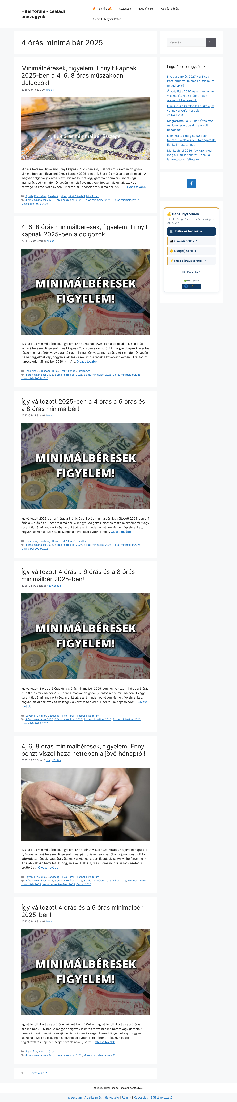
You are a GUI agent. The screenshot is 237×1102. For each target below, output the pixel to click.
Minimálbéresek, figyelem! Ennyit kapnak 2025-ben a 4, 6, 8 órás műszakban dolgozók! (78, 75)
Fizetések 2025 (137, 880)
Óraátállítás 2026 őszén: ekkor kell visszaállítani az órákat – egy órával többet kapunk (191, 96)
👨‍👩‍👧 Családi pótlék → (184, 241)
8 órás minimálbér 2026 (127, 199)
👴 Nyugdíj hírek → (183, 251)
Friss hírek (40, 196)
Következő (39, 1073)
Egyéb (29, 196)
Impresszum (73, 1097)
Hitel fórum (92, 196)
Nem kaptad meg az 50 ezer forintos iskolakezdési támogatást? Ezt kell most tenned (191, 140)
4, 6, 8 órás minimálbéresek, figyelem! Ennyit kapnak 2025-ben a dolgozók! (84, 230)
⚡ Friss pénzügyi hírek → (188, 260)
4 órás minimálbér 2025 (39, 199)
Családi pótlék (170, 8)
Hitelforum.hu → (191, 272)
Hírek (64, 196)
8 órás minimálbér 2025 (97, 199)
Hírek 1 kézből (76, 196)
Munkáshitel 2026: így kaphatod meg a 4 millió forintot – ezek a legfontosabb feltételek (189, 155)
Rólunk (126, 1097)
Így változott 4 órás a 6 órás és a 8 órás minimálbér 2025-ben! (78, 575)
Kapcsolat (141, 1097)
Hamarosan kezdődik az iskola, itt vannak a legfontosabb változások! (190, 110)
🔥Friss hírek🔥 (102, 8)
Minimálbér (90, 1055)
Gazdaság (125, 8)
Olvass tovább (136, 187)
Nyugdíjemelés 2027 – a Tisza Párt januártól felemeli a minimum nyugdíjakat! (190, 81)
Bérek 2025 (119, 880)
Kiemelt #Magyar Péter (106, 19)
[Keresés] (211, 42)
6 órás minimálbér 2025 (68, 199)
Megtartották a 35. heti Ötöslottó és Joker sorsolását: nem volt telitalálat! (190, 125)
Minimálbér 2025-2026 (34, 203)
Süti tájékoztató (161, 1097)
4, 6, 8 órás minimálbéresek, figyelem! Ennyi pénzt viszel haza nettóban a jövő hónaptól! (83, 750)
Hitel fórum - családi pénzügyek (43, 14)
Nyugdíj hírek (146, 8)
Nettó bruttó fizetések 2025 (58, 884)
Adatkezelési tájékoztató (101, 1097)
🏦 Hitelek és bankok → (185, 231)
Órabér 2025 (83, 884)
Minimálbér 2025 (31, 884)
